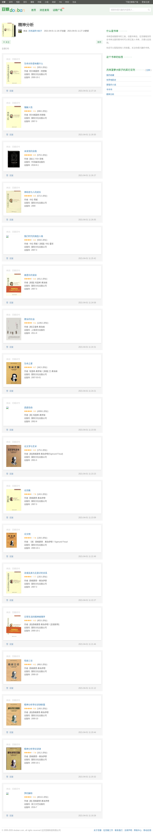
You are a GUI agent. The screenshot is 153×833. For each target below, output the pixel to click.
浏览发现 (45, 10)
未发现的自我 (30, 151)
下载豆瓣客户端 (132, 2)
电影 (18, 2)
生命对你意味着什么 (33, 63)
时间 (67, 2)
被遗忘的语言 (30, 275)
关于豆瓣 (97, 830)
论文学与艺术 (30, 446)
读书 (11, 2)
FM (60, 2)
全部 (5, 48)
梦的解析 (28, 793)
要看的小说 (111, 85)
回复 (11, 91)
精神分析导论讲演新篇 (34, 704)
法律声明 (128, 830)
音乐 (25, 2)
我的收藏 (110, 75)
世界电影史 (111, 80)
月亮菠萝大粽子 (35, 31)
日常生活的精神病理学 (34, 617)
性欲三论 (28, 660)
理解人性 (28, 107)
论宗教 (27, 490)
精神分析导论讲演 (32, 749)
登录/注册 (145, 2)
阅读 (54, 2)
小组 (46, 2)
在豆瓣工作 (108, 830)
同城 (39, 2)
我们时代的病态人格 (33, 236)
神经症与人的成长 (32, 192)
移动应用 (147, 830)
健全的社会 (29, 319)
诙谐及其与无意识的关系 (35, 573)
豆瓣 (3, 2)
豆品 (74, 2)
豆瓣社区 (15, 10)
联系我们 (119, 830)
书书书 (109, 89)
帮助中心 (138, 830)
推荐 (99, 42)
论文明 (27, 534)
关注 (7, 42)
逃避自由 (28, 407)
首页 (33, 10)
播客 (32, 2)
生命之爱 (28, 363)
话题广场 (57, 10)
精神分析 (110, 94)
